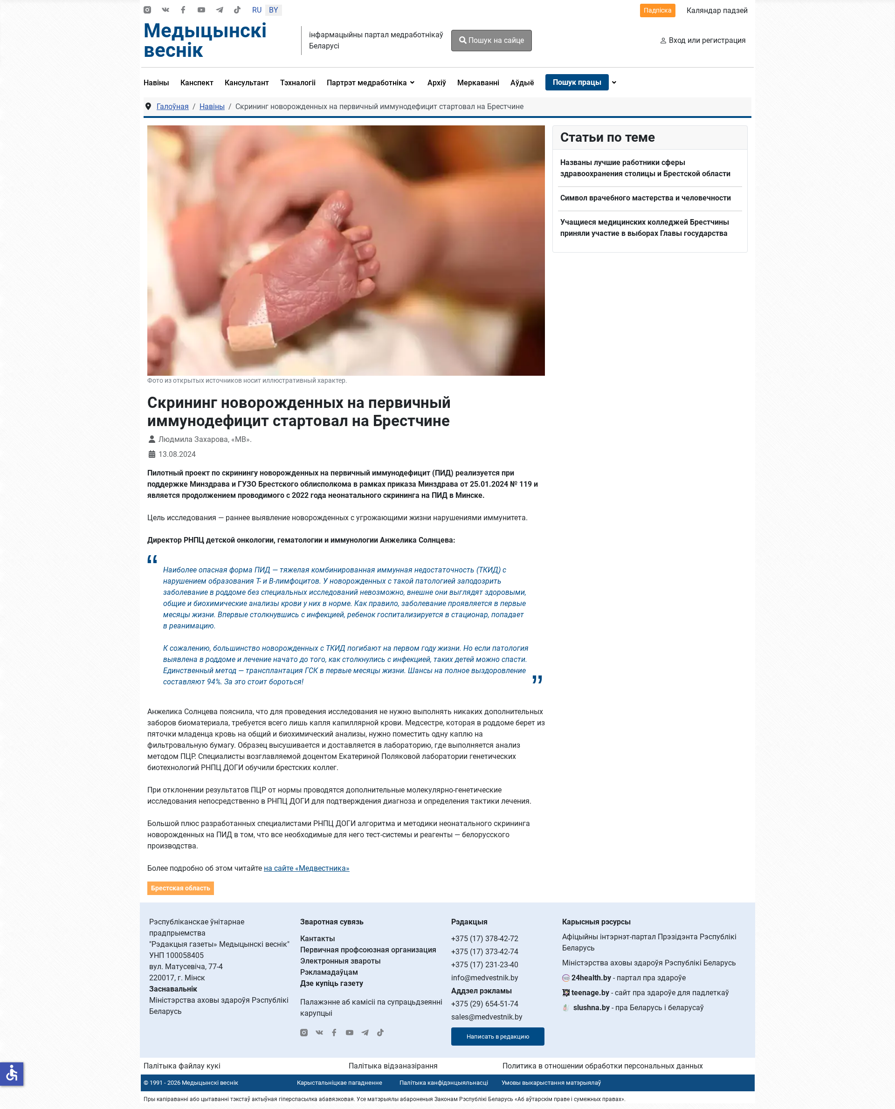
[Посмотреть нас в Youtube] (201, 10)
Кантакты (317, 938)
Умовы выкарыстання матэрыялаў (551, 1082)
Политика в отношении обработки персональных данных (603, 1065)
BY (273, 10)
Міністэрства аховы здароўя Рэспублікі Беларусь (649, 962)
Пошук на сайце (495, 40)
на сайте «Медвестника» (307, 868)
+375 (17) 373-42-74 (484, 951)
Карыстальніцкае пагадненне (339, 1082)
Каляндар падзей (717, 10)
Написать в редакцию (498, 1036)
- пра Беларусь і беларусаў (638, 1007)
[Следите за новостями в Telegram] (219, 10)
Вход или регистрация (707, 40)
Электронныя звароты (340, 961)
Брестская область (180, 888)
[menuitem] (159, 82)
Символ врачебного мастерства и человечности (645, 197)
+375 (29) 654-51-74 (484, 1003)
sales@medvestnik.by (487, 1017)
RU (257, 10)
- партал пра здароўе (628, 977)
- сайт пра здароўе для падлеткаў (650, 992)
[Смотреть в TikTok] (237, 10)
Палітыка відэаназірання (393, 1065)
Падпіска (658, 10)
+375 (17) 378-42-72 (484, 938)
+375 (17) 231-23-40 (484, 964)
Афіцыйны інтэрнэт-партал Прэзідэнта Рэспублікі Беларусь (649, 942)
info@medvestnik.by (484, 977)
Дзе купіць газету (331, 983)
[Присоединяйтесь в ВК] (165, 10)
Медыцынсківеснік (205, 40)
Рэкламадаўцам (329, 972)
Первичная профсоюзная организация (368, 949)
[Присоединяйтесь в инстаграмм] (147, 10)
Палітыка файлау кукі (182, 1065)
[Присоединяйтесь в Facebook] (183, 10)
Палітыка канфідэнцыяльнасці (443, 1082)
